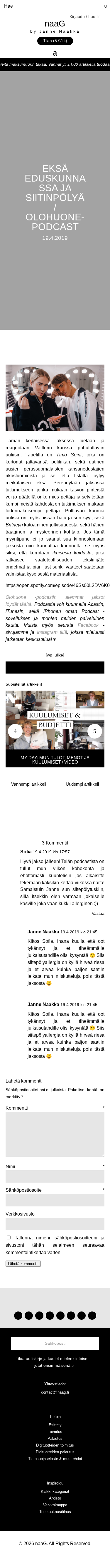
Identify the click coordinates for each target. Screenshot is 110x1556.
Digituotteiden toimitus (55, 1445)
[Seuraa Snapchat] (71, 1315)
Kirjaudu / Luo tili (85, 16)
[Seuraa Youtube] (39, 1315)
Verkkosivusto (20, 1213)
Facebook (88, 625)
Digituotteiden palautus (55, 1452)
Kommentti (55, 1108)
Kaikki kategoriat (55, 1491)
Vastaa (98, 913)
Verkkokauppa (55, 1505)
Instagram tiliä (52, 632)
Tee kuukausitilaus (55, 1512)
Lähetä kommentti (23, 1263)
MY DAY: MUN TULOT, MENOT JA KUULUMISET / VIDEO (55, 759)
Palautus (55, 1438)
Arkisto (55, 1498)
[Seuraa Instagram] (18, 1315)
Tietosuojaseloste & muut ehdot (55, 1459)
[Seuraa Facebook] (50, 1315)
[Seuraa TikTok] (29, 1315)
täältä (25, 604)
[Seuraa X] (81, 1315)
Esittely (55, 1425)
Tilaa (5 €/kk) (55, 40)
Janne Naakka (43, 931)
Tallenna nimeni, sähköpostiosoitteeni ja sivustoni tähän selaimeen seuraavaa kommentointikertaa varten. (55, 1245)
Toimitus (55, 1431)
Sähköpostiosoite (55, 1190)
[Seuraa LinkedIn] (92, 1315)
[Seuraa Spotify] (60, 1315)
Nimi (55, 1166)
